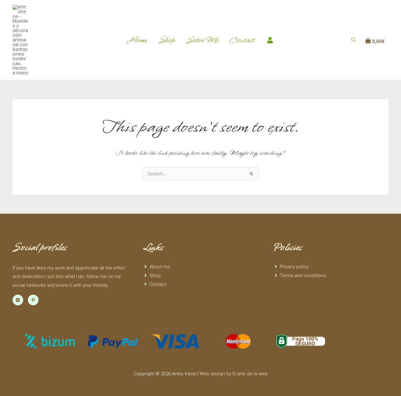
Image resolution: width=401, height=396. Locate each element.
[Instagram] (18, 300)
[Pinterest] (33, 300)
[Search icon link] (354, 40)
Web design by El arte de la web (234, 374)
